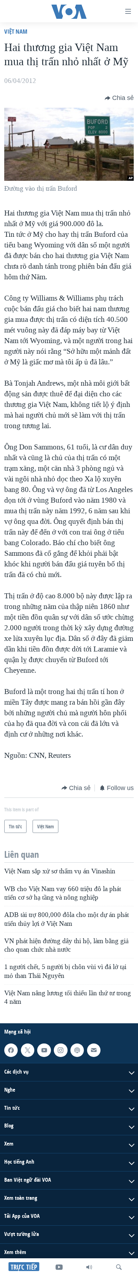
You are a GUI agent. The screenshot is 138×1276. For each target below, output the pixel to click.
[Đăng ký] (93, 1050)
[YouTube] (59, 1267)
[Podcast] (77, 1050)
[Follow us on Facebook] (11, 1050)
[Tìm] (119, 1267)
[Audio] (89, 1267)
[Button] (119, 98)
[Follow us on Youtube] (44, 1050)
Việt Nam (15, 31)
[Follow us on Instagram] (60, 1050)
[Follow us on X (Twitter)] (27, 1050)
